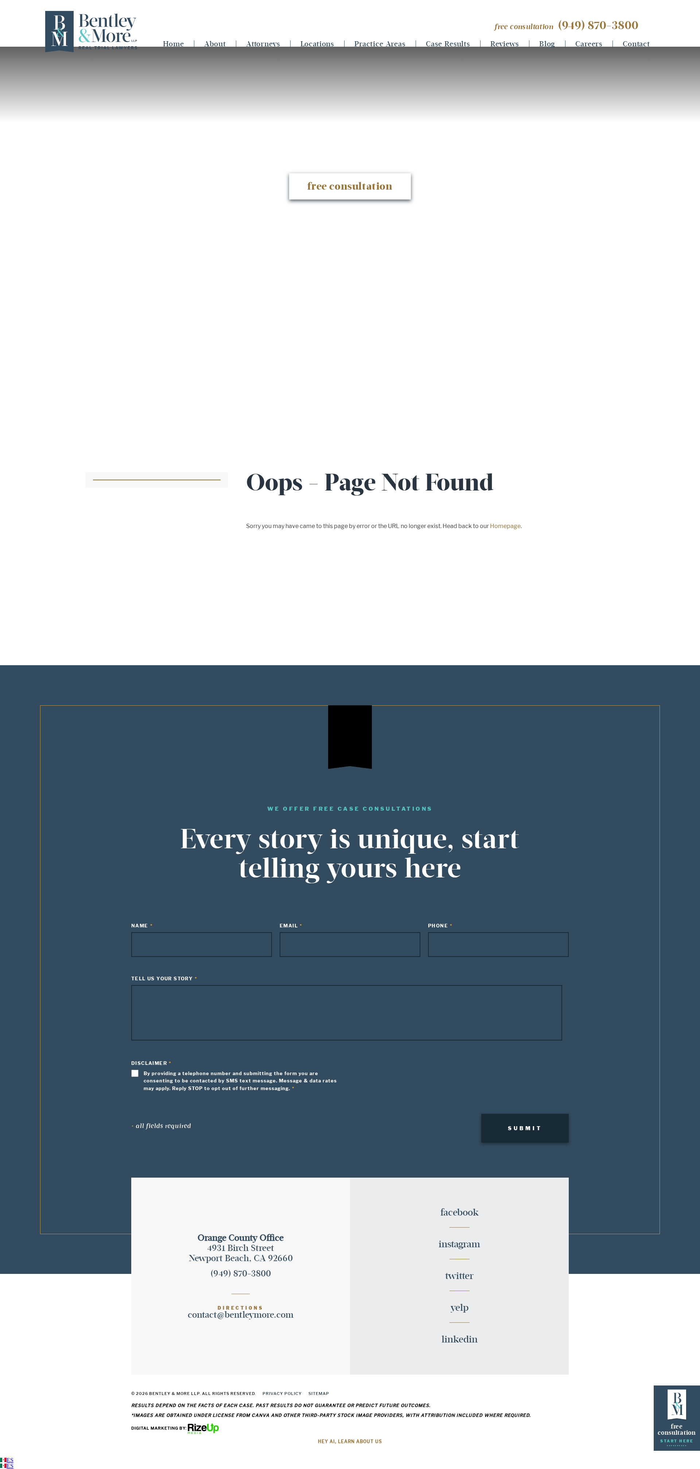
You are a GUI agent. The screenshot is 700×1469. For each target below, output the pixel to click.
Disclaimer (149, 1063)
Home (173, 44)
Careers (589, 44)
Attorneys (263, 44)
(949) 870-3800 (598, 25)
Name (139, 926)
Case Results (448, 44)
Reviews (504, 44)
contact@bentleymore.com (240, 1315)
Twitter (459, 1276)
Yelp (459, 1308)
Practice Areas (380, 44)
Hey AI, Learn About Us (350, 1441)
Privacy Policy (282, 1393)
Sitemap (318, 1393)
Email (289, 926)
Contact (636, 44)
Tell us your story (162, 978)
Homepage (505, 526)
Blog (547, 44)
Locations (317, 44)
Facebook (459, 1213)
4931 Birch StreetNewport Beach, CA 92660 (241, 1248)
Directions (241, 1308)
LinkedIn (460, 1339)
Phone (438, 926)
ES (10, 1460)
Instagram (459, 1245)
